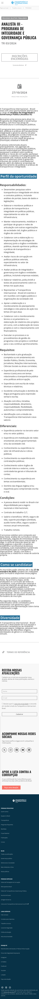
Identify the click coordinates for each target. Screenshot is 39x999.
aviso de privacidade (21, 704)
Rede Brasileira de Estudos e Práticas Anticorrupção (15, 949)
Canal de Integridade (6, 928)
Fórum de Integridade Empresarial (10, 953)
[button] (19, 57)
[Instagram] (10, 750)
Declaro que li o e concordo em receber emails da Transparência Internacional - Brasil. (19, 706)
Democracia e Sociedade (7, 863)
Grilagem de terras (6, 900)
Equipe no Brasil (5, 816)
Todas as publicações (7, 854)
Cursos (3, 842)
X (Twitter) (3, 962)
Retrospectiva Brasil (6, 886)
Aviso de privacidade (6, 936)
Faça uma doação (6, 979)
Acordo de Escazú (6, 895)
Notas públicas (5, 871)
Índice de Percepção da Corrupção (10, 882)
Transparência (5, 820)
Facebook (3, 966)
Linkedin (3, 975)
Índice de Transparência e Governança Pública (14, 891)
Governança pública (6, 858)
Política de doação (6, 932)
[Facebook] (16, 750)
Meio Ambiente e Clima (7, 867)
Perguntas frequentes (7, 824)
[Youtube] (22, 750)
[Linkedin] (29, 750)
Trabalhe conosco (6, 923)
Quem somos (4, 811)
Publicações (4, 838)
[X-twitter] (4, 750)
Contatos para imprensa (7, 919)
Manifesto (3, 829)
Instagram (3, 957)
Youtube (3, 970)
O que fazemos (5, 833)
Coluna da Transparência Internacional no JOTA (14, 904)
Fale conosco (4, 915)
